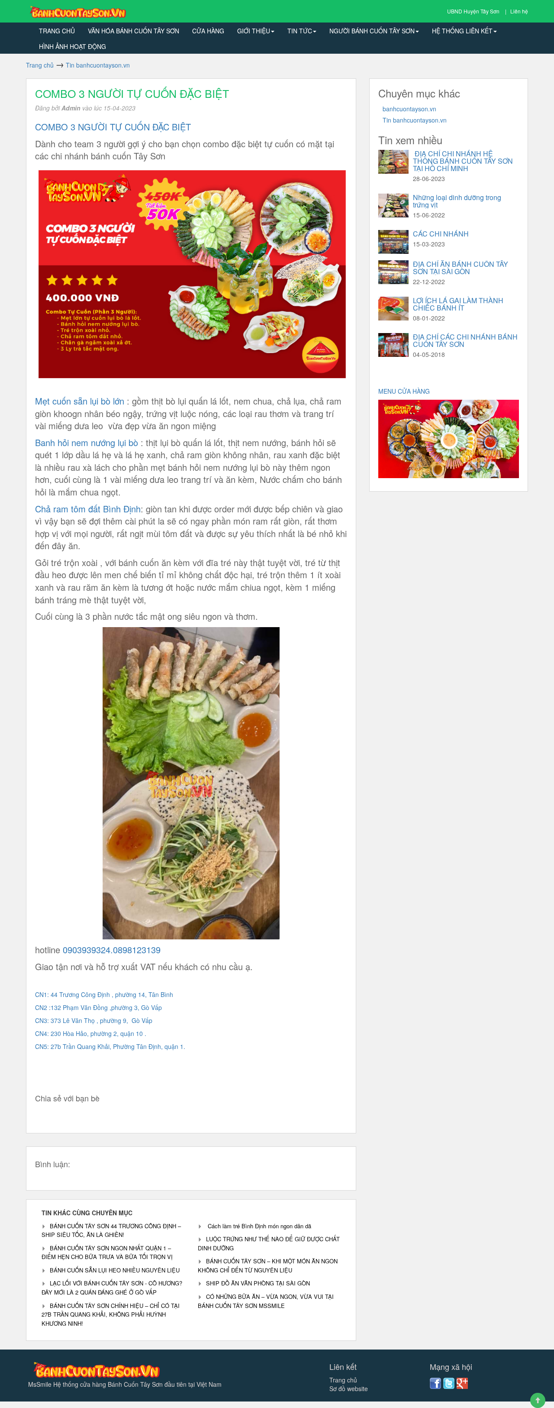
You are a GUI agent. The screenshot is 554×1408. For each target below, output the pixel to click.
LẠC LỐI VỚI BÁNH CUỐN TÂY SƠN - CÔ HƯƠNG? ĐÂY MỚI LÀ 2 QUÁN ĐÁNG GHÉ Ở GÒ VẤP (112, 1287)
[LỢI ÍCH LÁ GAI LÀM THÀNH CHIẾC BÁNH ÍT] (393, 308)
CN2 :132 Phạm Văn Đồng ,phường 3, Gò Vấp (98, 1007)
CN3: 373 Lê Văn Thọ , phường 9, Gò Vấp (93, 1020)
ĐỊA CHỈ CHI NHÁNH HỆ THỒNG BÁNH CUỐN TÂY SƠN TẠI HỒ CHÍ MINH (463, 161)
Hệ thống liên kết (462, 30)
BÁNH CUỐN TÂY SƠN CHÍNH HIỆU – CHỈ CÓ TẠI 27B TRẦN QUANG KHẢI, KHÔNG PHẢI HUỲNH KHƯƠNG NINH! (111, 1314)
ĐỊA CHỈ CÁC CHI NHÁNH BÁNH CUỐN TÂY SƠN (465, 340)
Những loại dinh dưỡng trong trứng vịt (457, 201)
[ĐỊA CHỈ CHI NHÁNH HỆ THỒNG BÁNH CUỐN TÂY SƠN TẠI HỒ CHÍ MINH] (393, 162)
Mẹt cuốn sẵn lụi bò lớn (79, 401)
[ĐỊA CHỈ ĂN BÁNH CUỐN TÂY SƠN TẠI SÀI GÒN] (393, 272)
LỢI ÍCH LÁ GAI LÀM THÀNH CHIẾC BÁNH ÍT (458, 304)
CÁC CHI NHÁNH (441, 234)
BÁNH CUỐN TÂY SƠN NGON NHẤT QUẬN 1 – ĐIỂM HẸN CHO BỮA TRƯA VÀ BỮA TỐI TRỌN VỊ (107, 1252)
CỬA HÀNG (208, 30)
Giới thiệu (253, 30)
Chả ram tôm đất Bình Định (88, 508)
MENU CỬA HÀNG (405, 391)
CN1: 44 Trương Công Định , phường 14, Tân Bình (105, 994)
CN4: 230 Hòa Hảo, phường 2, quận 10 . (90, 1033)
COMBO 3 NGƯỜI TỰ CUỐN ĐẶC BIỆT (132, 93)
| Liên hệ (516, 11)
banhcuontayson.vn (409, 108)
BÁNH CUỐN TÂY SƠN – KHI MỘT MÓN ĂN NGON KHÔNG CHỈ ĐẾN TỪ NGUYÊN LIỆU (268, 1265)
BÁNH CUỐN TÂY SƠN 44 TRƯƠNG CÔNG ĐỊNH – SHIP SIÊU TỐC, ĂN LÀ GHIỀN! (111, 1230)
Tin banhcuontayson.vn (415, 120)
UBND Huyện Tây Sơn (474, 11)
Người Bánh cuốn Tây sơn (372, 30)
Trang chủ (57, 30)
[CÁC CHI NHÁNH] (393, 242)
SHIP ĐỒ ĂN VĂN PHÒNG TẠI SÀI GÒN (258, 1283)
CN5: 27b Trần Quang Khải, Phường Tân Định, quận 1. (111, 1046)
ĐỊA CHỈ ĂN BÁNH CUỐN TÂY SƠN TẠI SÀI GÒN (460, 267)
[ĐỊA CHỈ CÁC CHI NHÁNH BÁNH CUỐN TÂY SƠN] (393, 345)
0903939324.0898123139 (110, 949)
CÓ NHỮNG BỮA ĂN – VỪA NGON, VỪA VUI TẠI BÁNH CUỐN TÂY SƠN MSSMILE (266, 1301)
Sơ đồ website (348, 1388)
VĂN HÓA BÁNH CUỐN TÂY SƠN (133, 30)
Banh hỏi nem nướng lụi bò (88, 442)
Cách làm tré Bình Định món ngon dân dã (258, 1226)
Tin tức (299, 30)
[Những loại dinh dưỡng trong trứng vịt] (393, 205)
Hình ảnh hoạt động (72, 46)
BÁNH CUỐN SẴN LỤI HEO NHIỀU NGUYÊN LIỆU (115, 1270)
